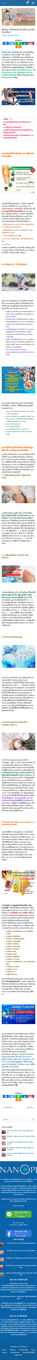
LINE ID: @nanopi (18, 1206)
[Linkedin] (25, 43)
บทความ (4, 1352)
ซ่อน (11, 119)
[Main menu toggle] (32, 3)
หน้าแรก (4, 1350)
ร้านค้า (33, 1350)
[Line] (18, 43)
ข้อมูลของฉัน (18, 1355)
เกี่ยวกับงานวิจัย (23, 1350)
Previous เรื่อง (7, 1107)
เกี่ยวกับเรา (13, 1350)
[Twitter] (12, 43)
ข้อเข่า (4, 35)
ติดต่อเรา (29, 1352)
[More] (18, 46)
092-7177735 (20, 1223)
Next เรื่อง (31, 1107)
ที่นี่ (16, 1085)
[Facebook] (6, 43)
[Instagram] (31, 43)
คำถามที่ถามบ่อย (14, 1352)
